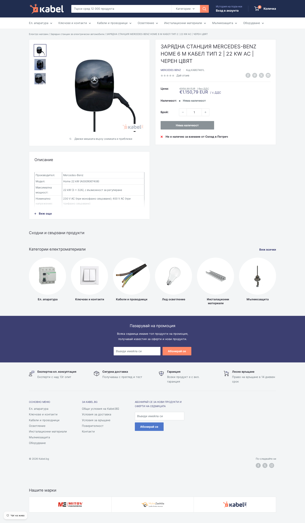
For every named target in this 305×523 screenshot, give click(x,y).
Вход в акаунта (227, 10)
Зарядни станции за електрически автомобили (77, 34)
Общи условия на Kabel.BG (100, 408)
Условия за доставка (96, 414)
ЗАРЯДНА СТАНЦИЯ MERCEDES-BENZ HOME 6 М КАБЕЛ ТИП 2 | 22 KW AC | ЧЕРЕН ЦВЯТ (157, 34)
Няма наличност (187, 125)
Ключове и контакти (72, 23)
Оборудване (251, 23)
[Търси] (204, 9)
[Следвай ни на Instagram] (271, 465)
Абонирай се (177, 351)
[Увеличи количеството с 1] (205, 112)
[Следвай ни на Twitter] (264, 465)
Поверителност (93, 426)
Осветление (146, 23)
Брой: (165, 112)
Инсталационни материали (183, 23)
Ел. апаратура (38, 23)
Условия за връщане (96, 420)
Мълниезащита (222, 23)
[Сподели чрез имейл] (268, 75)
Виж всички (268, 249)
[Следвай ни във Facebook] (248, 75)
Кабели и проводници (112, 23)
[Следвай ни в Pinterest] (254, 75)
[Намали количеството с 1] (183, 112)
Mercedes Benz (171, 69)
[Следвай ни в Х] (261, 75)
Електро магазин (38, 34)
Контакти (88, 431)
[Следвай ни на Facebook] (258, 465)
